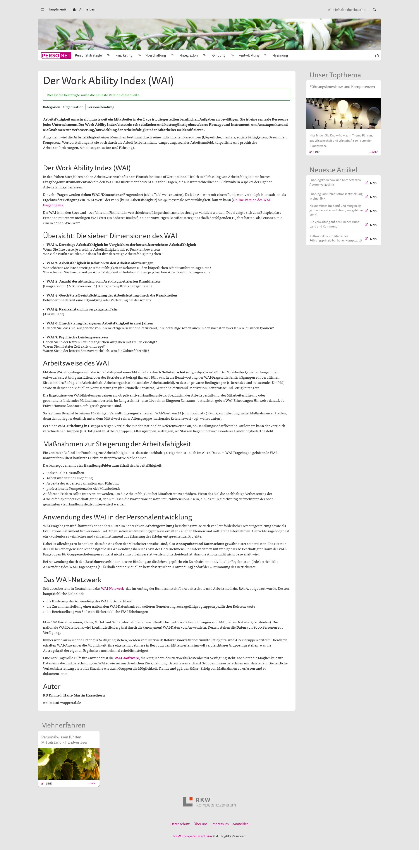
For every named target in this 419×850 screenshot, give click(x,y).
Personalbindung (100, 107)
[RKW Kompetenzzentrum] (209, 802)
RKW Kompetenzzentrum (192, 836)
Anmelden (87, 9)
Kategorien (51, 107)
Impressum (220, 824)
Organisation (73, 107)
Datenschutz (180, 824)
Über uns (200, 824)
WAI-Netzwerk (112, 588)
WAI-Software (126, 657)
